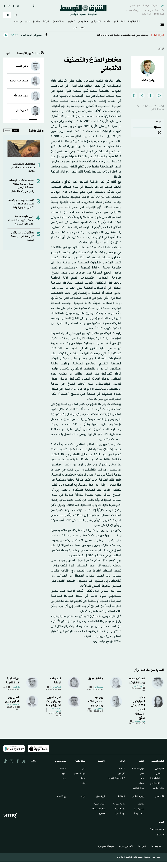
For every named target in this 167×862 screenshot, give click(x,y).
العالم (123, 22)
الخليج (158, 774)
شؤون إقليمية (158, 788)
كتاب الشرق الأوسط (116, 778)
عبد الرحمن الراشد (19, 81)
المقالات (122, 769)
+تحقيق (102, 814)
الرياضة (46, 22)
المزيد (75, 28)
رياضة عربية (120, 809)
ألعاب (82, 28)
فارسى (132, 6)
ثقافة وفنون (96, 22)
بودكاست (18, 22)
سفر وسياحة (139, 809)
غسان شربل (22, 110)
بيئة (64, 778)
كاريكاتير (121, 774)
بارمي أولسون (140, 721)
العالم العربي (159, 769)
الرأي (116, 22)
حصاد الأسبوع (99, 804)
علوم (64, 774)
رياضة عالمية (120, 814)
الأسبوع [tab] (7, 130)
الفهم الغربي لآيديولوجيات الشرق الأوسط (53, 701)
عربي (162, 6)
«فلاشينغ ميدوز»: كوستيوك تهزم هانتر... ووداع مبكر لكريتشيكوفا (115, 35)
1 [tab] (33, 120)
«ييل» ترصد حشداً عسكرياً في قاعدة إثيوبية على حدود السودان (21, 220)
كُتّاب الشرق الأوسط (30, 53)
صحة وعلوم (83, 22)
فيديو (27, 22)
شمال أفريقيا (155, 778)
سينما (83, 778)
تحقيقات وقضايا (98, 809)
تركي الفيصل (21, 66)
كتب (83, 769)
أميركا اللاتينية (138, 788)
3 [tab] (14, 120)
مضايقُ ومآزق (95, 679)
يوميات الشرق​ (58, 22)
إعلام (83, 783)
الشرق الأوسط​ (134, 22)
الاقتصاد (107, 22)
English (155, 6)
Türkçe (146, 6)
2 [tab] (24, 120)
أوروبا (142, 774)
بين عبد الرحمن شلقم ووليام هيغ (95, 701)
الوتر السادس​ (79, 774)
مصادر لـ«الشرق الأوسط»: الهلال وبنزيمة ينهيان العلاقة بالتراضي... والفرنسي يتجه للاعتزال (21, 186)
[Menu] (162, 24)
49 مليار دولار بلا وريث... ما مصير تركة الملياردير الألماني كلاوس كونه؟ (21, 204)
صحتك (63, 769)
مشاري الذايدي (139, 686)
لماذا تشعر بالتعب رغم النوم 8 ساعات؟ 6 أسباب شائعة (23, 167)
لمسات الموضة (139, 814)
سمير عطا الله (21, 96)
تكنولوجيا (71, 22)
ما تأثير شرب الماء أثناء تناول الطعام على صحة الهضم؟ (22, 236)
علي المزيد (16, 687)
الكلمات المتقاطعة (157, 830)
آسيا (142, 778)
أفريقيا (141, 783)
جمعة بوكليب (98, 709)
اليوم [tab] (15, 130)
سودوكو (160, 834)
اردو (138, 6)
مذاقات (141, 804)
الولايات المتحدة (138, 769)
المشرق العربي (155, 783)
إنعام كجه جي (56, 687)
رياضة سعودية (119, 804)
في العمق (36, 22)
